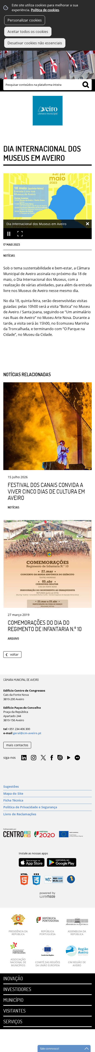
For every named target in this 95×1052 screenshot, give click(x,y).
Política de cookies (45, 10)
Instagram (33, 758)
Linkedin (24, 758)
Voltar (14, 654)
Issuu (60, 758)
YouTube (68, 759)
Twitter (43, 758)
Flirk (77, 758)
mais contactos (17, 745)
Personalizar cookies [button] (25, 20)
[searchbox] (47, 84)
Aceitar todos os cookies (28, 31)
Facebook (51, 758)
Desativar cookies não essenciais (35, 43)
